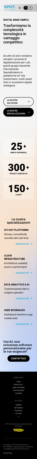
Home (19, 382)
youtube (18, 413)
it (25, 8)
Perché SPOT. (18, 384)
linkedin (18, 405)
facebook (18, 411)
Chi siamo (18, 393)
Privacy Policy (7, 453)
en (30, 8)
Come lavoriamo (18, 387)
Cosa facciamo (18, 390)
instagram (18, 408)
